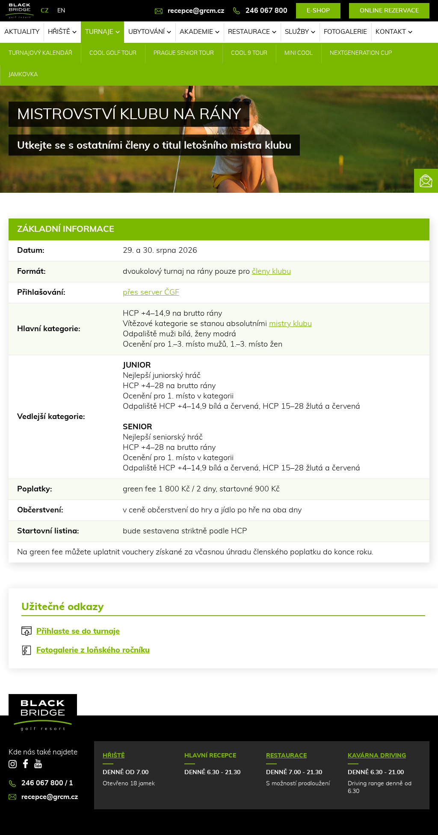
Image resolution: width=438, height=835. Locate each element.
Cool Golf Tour (112, 53)
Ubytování (146, 32)
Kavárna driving (377, 756)
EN (61, 11)
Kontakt (391, 32)
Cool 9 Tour (249, 53)
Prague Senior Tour (184, 53)
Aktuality (21, 32)
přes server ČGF (151, 292)
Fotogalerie (345, 32)
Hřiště (59, 32)
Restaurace (249, 32)
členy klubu (271, 271)
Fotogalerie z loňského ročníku (93, 650)
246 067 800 (266, 10)
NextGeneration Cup (361, 53)
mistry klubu (290, 324)
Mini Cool (298, 53)
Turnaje (99, 32)
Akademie (196, 32)
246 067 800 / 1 (47, 783)
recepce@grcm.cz (196, 10)
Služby (297, 32)
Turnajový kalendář (40, 53)
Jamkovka (23, 75)
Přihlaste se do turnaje (78, 631)
